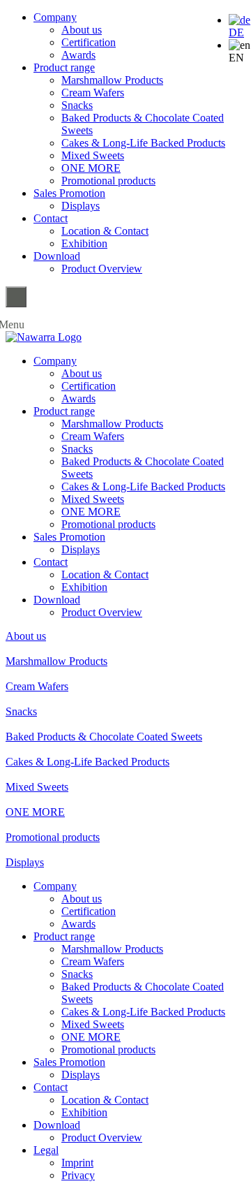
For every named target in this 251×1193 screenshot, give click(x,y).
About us (81, 30)
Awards (78, 55)
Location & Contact (105, 231)
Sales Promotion (69, 193)
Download (56, 256)
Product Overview (101, 269)
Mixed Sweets (92, 155)
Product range (64, 67)
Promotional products (108, 180)
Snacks (77, 105)
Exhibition (84, 243)
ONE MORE (91, 168)
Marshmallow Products (112, 80)
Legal (46, 1150)
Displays (80, 206)
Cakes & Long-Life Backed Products (143, 143)
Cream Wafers (92, 92)
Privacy (78, 1175)
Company (55, 17)
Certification (88, 42)
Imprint (77, 1163)
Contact (50, 218)
